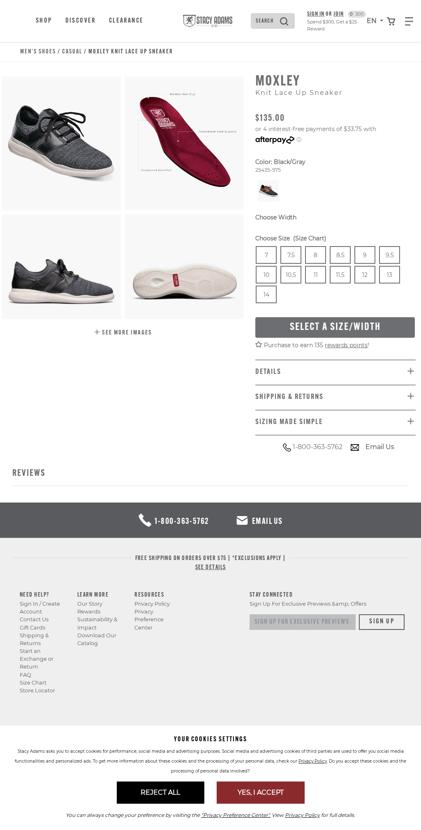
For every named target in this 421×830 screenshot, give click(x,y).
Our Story (89, 604)
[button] (122, 333)
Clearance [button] (126, 21)
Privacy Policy (152, 604)
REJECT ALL (160, 792)
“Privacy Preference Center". (236, 815)
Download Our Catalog (96, 639)
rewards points (346, 345)
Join (338, 14)
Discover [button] (80, 21)
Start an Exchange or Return (36, 659)
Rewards (88, 612)
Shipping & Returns (34, 639)
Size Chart (33, 683)
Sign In (315, 14)
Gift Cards (32, 628)
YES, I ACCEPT (261, 792)
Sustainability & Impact (97, 623)
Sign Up (381, 621)
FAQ (25, 675)
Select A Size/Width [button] (335, 327)
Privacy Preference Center (149, 619)
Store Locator (37, 690)
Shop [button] (44, 21)
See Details (210, 568)
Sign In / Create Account (40, 608)
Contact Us (34, 619)
